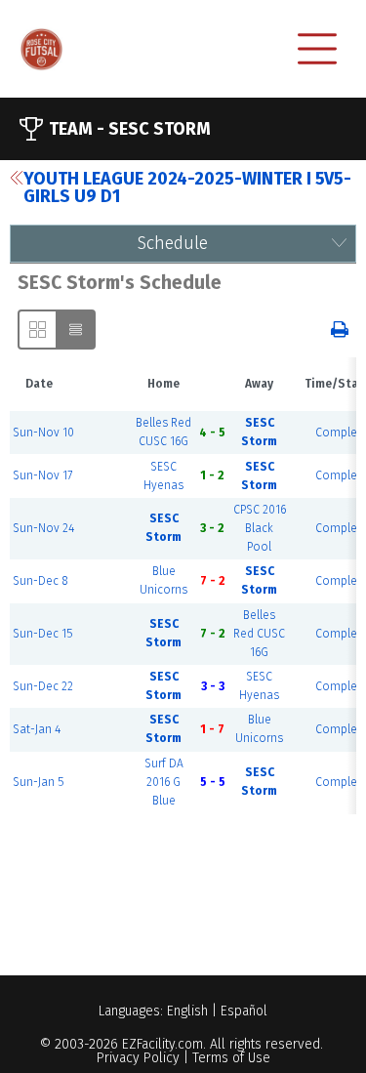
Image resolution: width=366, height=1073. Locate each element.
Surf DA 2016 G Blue (163, 782)
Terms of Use (231, 1058)
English (187, 1011)
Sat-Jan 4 (37, 729)
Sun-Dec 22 (43, 686)
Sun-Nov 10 (43, 432)
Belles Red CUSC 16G (259, 633)
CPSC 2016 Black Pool (259, 528)
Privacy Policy (138, 1058)
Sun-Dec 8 (40, 581)
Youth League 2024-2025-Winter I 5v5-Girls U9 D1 (187, 187)
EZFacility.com (162, 1044)
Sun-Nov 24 (43, 528)
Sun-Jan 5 (38, 782)
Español (244, 1011)
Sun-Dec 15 (42, 633)
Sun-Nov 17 (42, 475)
